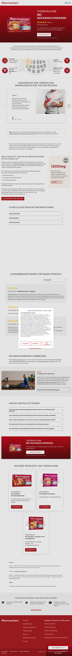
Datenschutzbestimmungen (34, 310)
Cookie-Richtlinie (47, 310)
